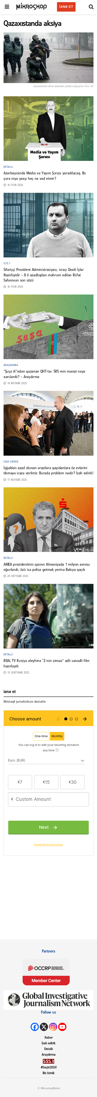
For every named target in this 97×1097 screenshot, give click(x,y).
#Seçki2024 (49, 1067)
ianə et (66, 7)
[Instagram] (53, 1027)
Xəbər (48, 1037)
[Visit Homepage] (31, 6)
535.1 (7, 263)
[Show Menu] (7, 7)
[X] (44, 1027)
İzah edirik (11, 462)
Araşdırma (11, 365)
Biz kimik (49, 1073)
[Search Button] (91, 7)
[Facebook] (35, 1027)
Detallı (8, 167)
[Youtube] (62, 1027)
